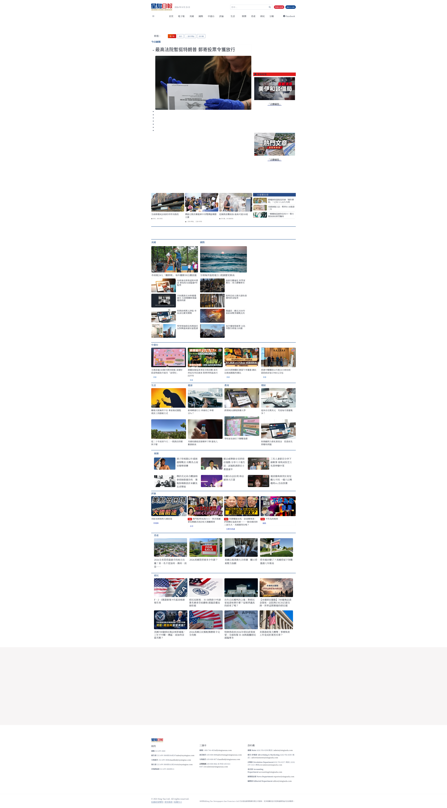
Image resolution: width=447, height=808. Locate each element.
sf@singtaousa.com (223, 750)
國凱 (264, 523)
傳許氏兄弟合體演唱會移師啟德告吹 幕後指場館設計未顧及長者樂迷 (187, 481)
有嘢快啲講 (230, 529)
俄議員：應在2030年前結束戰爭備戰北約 (235, 311)
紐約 (154, 218)
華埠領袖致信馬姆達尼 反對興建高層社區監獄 (187, 327)
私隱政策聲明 (157, 801)
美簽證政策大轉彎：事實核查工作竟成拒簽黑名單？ (275, 633)
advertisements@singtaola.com (264, 757)
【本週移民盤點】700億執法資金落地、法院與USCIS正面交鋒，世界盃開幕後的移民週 (275, 602)
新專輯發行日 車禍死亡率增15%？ (201, 412)
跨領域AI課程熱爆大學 (235, 410)
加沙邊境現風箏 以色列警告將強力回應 (235, 327)
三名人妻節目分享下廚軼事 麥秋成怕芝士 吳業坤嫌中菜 (281, 462)
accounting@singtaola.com (270, 772)
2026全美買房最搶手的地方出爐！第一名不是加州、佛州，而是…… (170, 563)
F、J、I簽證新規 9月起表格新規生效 (169, 601)
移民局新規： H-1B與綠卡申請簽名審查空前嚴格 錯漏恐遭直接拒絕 (205, 602)
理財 (263, 385)
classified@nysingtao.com (180, 760)
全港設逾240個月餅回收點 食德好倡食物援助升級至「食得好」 (167, 371)
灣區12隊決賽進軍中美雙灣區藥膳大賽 (201, 216)
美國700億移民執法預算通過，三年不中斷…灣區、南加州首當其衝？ (170, 634)
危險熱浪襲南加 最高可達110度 (233, 214)
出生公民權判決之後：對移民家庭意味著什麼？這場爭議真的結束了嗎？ (239, 602)
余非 (191, 526)
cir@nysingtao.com (184, 764)
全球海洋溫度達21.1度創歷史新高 (217, 275)
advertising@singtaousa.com (229, 754)
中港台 (211, 16)
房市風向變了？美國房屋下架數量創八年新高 (276, 561)
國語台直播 (290, 7)
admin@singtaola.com (283, 750)
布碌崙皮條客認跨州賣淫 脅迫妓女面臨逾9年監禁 (187, 282)
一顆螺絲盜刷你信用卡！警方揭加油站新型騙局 (281, 214)
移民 (262, 16)
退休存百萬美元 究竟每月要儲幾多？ (277, 412)
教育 (226, 385)
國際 (201, 16)
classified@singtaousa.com (228, 759)
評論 (153, 493)
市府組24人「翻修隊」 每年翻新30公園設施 (174, 275)
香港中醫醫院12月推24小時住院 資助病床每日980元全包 (276, 371)
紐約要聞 (160, 218)
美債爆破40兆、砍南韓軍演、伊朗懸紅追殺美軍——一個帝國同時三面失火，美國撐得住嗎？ (241, 521)
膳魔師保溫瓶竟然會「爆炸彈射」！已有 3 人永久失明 (281, 200)
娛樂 (244, 16)
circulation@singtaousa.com (215, 766)
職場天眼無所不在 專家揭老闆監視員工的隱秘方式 (166, 412)
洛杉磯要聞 (229, 218)
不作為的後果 (269, 518)
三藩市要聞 (198, 221)
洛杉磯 (223, 218)
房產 (253, 16)
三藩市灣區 (190, 221)
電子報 (181, 16)
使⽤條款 (169, 801)
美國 (191, 16)
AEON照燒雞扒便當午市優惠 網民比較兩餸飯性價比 (240, 371)
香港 (154, 377)
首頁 (171, 16)
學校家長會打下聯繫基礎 (235, 438)
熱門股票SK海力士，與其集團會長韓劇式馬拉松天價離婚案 (204, 520)
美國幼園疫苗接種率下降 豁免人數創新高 (203, 443)
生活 (153, 385)
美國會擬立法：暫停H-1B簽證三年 (281, 207)
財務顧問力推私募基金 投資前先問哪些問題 (277, 443)
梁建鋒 (156, 523)
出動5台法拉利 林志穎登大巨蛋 (234, 477)
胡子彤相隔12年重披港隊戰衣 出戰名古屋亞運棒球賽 (187, 462)
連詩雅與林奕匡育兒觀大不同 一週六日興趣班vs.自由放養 (281, 479)
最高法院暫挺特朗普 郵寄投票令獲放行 (195, 49)
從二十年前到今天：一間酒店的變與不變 (167, 443)
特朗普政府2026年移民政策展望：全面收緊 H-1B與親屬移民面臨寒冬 (240, 634)
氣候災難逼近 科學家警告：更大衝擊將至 (235, 281)
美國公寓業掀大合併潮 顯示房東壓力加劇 (241, 561)
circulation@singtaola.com (271, 764)
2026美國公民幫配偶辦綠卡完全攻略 (204, 633)
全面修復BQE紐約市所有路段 (165, 214)
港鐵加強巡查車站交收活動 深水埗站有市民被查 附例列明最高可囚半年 (203, 372)
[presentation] (203, 83)
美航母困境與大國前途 (161, 518)
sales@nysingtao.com (185, 755)
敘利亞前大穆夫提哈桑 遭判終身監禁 (236, 296)
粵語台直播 (279, 7)
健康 (190, 385)
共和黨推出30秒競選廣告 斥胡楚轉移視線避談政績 (186, 297)
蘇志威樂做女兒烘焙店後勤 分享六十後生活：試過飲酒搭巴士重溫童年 (234, 464)
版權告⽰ (178, 801)
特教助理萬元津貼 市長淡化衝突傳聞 (186, 311)
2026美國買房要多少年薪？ (203, 559)
